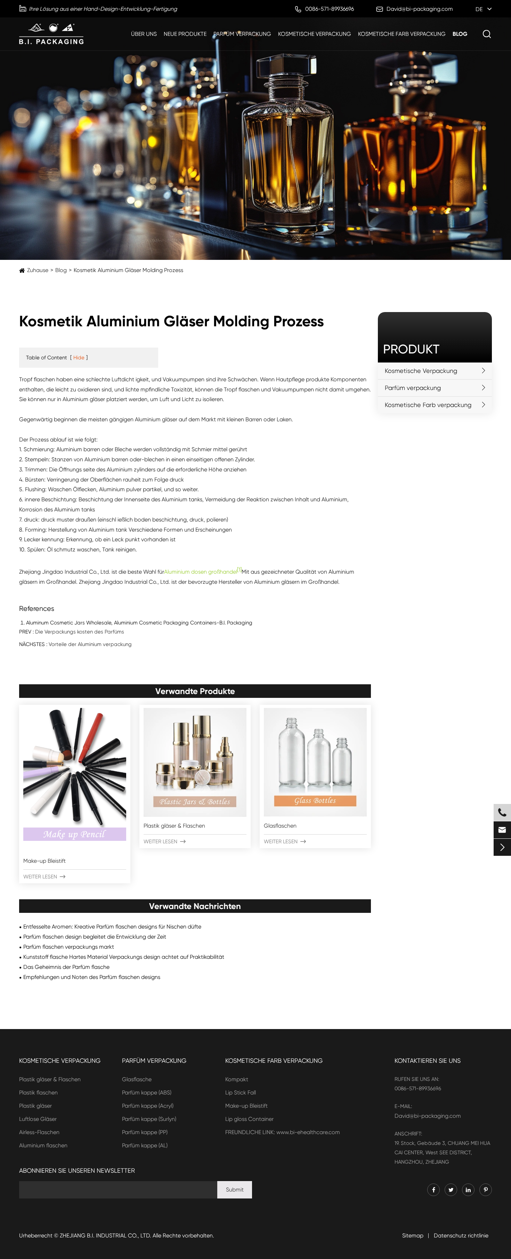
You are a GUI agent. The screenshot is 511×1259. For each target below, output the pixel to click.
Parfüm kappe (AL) (145, 1145)
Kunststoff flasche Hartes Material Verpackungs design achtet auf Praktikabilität (123, 957)
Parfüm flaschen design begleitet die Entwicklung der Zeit (94, 936)
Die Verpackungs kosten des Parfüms (79, 632)
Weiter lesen (44, 877)
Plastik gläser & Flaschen (174, 825)
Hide (78, 357)
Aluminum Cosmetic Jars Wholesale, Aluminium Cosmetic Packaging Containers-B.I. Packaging (139, 623)
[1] (239, 569)
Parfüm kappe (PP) (145, 1132)
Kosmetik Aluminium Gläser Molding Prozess (128, 270)
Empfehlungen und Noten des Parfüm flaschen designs (91, 977)
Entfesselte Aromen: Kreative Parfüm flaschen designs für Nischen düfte (112, 926)
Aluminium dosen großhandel (200, 571)
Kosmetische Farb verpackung (402, 34)
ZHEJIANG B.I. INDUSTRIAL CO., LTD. (105, 1235)
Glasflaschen (280, 825)
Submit (235, 1189)
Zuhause (37, 270)
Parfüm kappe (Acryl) (147, 1105)
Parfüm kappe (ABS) (146, 1092)
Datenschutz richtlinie (461, 1235)
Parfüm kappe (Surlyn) (149, 1119)
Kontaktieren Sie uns (428, 1060)
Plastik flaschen (38, 1092)
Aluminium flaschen (43, 1145)
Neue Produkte (185, 34)
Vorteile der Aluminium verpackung (90, 644)
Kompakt (236, 1079)
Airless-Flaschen (39, 1132)
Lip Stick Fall (240, 1092)
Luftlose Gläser (38, 1119)
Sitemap (412, 1235)
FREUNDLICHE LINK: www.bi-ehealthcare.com (282, 1132)
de (479, 9)
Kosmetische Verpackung (314, 34)
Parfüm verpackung (242, 34)
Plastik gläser (35, 1105)
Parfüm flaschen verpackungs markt (68, 946)
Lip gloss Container (249, 1119)
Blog (460, 34)
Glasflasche (137, 1079)
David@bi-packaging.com (428, 1116)
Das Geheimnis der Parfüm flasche (66, 967)
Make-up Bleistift (44, 861)
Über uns (144, 34)
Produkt (411, 349)
